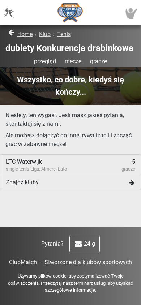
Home (25, 34)
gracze (98, 61)
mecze (73, 61)
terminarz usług (90, 283)
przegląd (45, 61)
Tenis (64, 34)
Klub (45, 34)
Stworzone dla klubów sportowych (88, 262)
